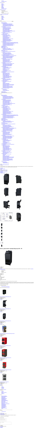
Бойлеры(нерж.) (5, 89)
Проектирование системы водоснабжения (7, 64)
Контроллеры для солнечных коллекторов (7, 159)
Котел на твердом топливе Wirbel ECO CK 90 (5, 345)
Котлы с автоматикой (5, 33)
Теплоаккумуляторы (5, 162)
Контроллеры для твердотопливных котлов (8, 87)
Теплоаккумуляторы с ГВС (6, 90)
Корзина (1, 2)
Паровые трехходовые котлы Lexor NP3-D (8, 129)
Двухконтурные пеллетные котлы (7, 100)
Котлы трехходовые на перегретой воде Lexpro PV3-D (9, 51)
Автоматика (4, 141)
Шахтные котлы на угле (5, 80)
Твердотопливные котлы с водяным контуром (8, 25)
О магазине (3, 387)
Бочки (2, 88)
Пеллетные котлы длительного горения (7, 30)
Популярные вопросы (4, 1)
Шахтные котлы (3, 78)
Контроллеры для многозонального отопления (8, 157)
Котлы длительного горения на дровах (7, 49)
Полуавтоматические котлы (6, 37)
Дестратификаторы (5, 142)
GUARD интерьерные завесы (6, 140)
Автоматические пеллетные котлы (7, 27)
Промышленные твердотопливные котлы (7, 40)
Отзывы (2, 6)
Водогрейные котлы (4, 41)
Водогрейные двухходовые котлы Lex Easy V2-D (8, 43)
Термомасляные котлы (4, 143)
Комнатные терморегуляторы (6, 83)
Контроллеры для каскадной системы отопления (8, 84)
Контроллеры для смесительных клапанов (7, 86)
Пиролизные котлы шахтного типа (7, 134)
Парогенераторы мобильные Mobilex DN (7, 130)
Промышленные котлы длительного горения (8, 38)
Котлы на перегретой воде (5, 123)
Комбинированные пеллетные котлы (7, 28)
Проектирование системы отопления (7, 138)
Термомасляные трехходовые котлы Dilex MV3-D (8, 144)
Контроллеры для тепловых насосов (7, 81)
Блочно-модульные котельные (6, 107)
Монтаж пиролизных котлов (6, 73)
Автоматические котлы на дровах (7, 48)
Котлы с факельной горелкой (6, 29)
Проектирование (3, 135)
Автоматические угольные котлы (6, 52)
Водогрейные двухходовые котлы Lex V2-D (8, 116)
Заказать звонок (6, 14)
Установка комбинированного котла (7, 148)
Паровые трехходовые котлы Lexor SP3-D (7, 57)
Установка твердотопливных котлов (7, 150)
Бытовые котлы (3, 32)
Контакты (3, 7)
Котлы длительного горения (5, 119)
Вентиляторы (4, 154)
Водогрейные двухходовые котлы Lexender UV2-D (8, 44)
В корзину (1, 427)
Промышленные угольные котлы (6, 113)
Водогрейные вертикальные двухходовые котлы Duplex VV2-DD (10, 42)
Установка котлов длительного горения (7, 76)
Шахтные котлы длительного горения (7, 79)
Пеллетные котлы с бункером (6, 31)
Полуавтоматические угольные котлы (7, 126)
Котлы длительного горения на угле (7, 125)
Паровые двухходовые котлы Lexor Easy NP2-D (8, 128)
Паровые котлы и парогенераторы (5, 127)
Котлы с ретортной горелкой (6, 101)
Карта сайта (3, 393)
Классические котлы (5, 36)
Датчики (4, 82)
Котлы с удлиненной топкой (6, 106)
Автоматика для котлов (4, 153)
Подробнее (1, 172)
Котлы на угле (3, 124)
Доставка (3, 391)
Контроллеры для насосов (6, 85)
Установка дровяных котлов (6, 75)
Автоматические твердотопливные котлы (7, 23)
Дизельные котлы (4, 118)
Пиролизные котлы (4, 58)
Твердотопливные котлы (4, 95)
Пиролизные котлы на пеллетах (6, 60)
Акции (2, 5)
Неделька (8, 287)
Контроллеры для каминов (6, 156)
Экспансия (5, 389)
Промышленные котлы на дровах (6, 39)
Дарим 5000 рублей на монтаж (3, 171)
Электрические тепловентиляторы (7, 70)
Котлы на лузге (3, 122)
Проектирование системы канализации (7, 137)
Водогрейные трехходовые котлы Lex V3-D (8, 45)
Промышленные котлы (4, 34)
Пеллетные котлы (4, 26)
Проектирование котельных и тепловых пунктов (8, 63)
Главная (2, 3)
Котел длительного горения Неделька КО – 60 (5, 308)
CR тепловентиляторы (5, 139)
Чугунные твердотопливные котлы (7, 98)
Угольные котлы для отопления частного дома (8, 54)
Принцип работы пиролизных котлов (4, 164)
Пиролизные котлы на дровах (6, 132)
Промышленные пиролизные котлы (7, 112)
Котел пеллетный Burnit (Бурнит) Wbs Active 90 (5, 357)
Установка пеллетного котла (6, 77)
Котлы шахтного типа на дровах (6, 151)
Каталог (2, 4)
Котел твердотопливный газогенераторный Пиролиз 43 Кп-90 (7, 333)
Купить (1, 299)
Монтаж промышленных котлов (6, 146)
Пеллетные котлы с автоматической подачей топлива (9, 103)
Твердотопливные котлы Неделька (5, 286)
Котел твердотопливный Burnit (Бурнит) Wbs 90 (5, 369)
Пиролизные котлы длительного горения (7, 131)
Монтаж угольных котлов (6, 147)
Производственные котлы (6, 110)
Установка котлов (4, 72)
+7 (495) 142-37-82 (2, 14)
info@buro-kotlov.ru (2, 414)
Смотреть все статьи (2, 168)
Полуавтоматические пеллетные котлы (7, 104)
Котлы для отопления (4, 22)
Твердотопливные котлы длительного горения (8, 97)
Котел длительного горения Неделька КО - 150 (5, 296)
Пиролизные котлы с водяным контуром (7, 61)
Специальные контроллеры (6, 160)
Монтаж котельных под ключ (6, 145)
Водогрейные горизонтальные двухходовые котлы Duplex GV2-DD (10, 115)
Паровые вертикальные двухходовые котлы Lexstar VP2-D (9, 55)
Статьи (2, 18)
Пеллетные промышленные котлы (7, 109)
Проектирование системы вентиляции (7, 136)
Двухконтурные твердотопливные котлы (7, 24)
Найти (12, 21)
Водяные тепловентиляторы (6, 69)
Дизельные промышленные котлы (7, 35)
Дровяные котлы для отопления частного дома (8, 121)
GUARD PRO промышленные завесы (7, 67)
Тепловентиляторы (4, 66)
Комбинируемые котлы (4, 46)
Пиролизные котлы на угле (6, 133)
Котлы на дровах (3, 47)
